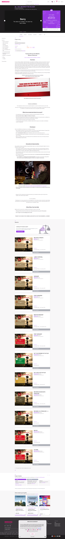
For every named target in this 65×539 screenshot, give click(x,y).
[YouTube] (7, 525)
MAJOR (4, 57)
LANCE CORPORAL (38, 257)
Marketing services (57, 523)
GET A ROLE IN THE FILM (6, 51)
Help (36, 477)
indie (30, 47)
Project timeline (4, 61)
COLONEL (4, 58)
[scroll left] (4, 20)
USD (48, 1)
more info (16, 44)
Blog (46, 524)
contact (19, 44)
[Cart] (54, 1)
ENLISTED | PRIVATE (6, 41)
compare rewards (20, 231)
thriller (33, 47)
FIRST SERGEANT (5, 48)
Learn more (17, 483)
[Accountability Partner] (44, 501)
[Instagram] (9, 525)
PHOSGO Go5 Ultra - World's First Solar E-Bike (20, 510)
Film (15, 47)
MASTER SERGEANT (38, 315)
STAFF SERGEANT (5, 45)
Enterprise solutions (57, 525)
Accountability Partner (44, 509)
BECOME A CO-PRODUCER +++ (7, 55)
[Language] (52, 1)
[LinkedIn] (10, 525)
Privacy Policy (7, 536)
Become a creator (57, 524)
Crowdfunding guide (41, 477)
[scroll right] (41, 20)
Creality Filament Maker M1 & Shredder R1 (32, 510)
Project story (4, 38)
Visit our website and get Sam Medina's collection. (32, 57)
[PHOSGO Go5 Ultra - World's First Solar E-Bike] (20, 501)
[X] (6, 525)
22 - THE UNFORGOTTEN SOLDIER (25, 7)
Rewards (3, 40)
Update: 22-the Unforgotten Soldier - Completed (51, 29)
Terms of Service (12, 536)
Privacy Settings (17, 536)
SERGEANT (4, 44)
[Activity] (56, 1)
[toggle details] (25, 515)
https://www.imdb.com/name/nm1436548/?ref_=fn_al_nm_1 (36, 185)
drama (28, 47)
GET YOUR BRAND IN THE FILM (6, 50)
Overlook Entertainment (20, 43)
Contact (46, 522)
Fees (55, 522)
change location (36, 4)
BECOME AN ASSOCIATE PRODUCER (6, 53)
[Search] (27, 1)
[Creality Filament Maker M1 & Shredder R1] (32, 501)
